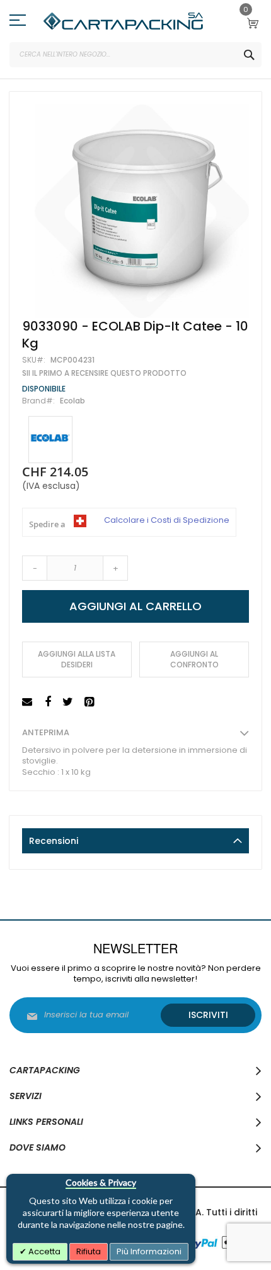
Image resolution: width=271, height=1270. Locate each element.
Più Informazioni (149, 1251)
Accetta (43, 1251)
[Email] (28, 702)
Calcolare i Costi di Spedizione (166, 520)
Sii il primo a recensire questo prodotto (104, 373)
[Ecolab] (50, 439)
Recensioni (53, 841)
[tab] (135, 840)
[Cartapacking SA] (123, 21)
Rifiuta (88, 1251)
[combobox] (135, 54)
